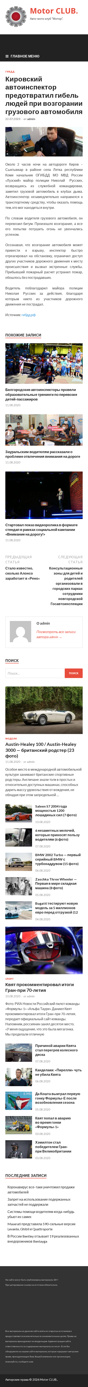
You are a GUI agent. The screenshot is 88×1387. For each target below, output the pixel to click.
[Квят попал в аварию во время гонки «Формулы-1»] (18, 1133)
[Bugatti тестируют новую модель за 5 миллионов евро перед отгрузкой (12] (18, 918)
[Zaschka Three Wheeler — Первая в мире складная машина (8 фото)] (18, 894)
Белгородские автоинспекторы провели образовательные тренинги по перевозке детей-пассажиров (41, 394)
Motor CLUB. (54, 11)
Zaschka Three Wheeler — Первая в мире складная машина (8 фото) (56, 883)
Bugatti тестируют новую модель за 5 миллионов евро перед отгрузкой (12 (56, 907)
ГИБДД (10, 71)
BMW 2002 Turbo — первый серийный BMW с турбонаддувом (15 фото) (58, 859)
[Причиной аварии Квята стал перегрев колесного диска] (18, 1060)
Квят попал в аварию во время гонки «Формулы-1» (53, 1122)
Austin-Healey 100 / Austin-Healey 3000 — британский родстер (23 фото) (40, 749)
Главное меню (25, 56)
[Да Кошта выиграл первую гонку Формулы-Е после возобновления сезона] (18, 1109)
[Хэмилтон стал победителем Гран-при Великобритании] (18, 1157)
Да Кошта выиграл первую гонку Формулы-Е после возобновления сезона (57, 1098)
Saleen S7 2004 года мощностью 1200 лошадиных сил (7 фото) (56, 810)
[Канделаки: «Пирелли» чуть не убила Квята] (18, 1085)
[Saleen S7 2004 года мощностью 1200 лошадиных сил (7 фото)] (18, 821)
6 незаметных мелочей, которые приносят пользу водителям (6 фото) (57, 834)
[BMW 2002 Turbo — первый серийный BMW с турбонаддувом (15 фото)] (18, 870)
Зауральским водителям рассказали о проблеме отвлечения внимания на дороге (42, 454)
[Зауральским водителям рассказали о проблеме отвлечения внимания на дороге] (44, 447)
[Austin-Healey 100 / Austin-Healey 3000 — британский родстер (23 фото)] (44, 735)
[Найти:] (44, 673)
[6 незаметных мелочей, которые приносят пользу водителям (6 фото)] (18, 845)
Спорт (9, 979)
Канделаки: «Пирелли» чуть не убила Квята (58, 1072)
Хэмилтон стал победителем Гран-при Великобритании (53, 1146)
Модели (11, 738)
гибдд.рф (29, 315)
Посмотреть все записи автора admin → (56, 634)
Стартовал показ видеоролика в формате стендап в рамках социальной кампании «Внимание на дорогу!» (41, 529)
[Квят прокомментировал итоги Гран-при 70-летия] (44, 975)
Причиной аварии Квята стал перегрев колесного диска (56, 1050)
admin (31, 119)
